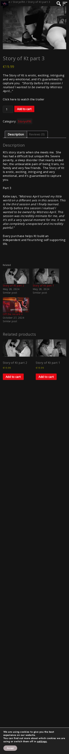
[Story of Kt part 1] (46, 276)
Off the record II (13, 314)
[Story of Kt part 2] (16, 276)
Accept (10, 748)
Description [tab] (16, 134)
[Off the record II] (16, 304)
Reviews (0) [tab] (37, 134)
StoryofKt (24, 121)
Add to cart (24, 109)
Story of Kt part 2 (13, 285)
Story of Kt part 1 (43, 285)
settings (42, 741)
